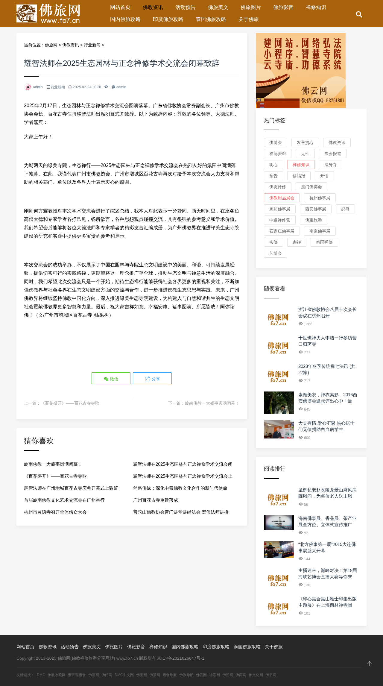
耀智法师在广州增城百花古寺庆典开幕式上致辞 (71, 488)
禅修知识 (316, 7)
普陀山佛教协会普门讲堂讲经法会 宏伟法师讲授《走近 (181, 513)
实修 (273, 242)
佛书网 (270, 675)
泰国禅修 (324, 242)
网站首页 (120, 7)
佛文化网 (256, 675)
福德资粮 (277, 153)
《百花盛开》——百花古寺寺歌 (70, 403)
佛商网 (240, 675)
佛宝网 (141, 675)
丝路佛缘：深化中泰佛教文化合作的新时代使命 (180, 488)
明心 (273, 164)
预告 (273, 175)
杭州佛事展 (319, 197)
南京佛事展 (319, 231)
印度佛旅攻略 (168, 19)
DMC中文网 (124, 675)
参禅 (297, 242)
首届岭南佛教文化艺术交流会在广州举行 (64, 500)
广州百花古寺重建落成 (155, 500)
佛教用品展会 (281, 197)
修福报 (299, 175)
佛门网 (106, 675)
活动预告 (185, 7)
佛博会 (275, 142)
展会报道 (332, 153)
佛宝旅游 (313, 220)
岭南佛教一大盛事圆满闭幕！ (212, 403)
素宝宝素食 (77, 675)
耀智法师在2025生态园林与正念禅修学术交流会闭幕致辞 (182, 466)
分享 (155, 379)
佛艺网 (227, 675)
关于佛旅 (248, 19)
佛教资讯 (153, 7)
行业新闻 (92, 45)
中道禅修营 (279, 220)
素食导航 (169, 675)
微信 (113, 379)
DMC (41, 675)
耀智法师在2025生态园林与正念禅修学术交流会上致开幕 (182, 477)
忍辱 (345, 209)
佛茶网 (154, 675)
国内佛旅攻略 (125, 19)
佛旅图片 (251, 7)
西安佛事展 (315, 209)
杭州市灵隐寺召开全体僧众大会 (55, 511)
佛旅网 (51, 45)
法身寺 (330, 164)
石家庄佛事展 (281, 231)
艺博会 (275, 253)
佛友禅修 (277, 186)
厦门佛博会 (311, 186)
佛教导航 (186, 675)
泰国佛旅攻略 (211, 19)
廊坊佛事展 (279, 209)
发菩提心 (305, 142)
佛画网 (93, 675)
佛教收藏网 (57, 675)
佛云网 (201, 675)
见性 (305, 153)
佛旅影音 (283, 7)
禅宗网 (214, 675)
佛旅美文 (218, 7)
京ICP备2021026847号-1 (180, 658)
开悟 (324, 175)
